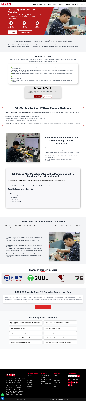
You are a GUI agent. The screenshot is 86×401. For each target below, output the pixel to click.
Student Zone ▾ (61, 4)
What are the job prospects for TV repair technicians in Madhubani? (58, 342)
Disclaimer (58, 399)
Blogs (28, 389)
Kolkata (56, 389)
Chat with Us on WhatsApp (43, 307)
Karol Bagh (57, 382)
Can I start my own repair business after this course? (55, 333)
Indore (56, 376)
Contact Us (82, 4)
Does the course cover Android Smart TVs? (54, 328)
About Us (29, 376)
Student (29, 382)
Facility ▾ (50, 4)
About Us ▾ (39, 4)
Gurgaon (57, 380)
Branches (30, 384)
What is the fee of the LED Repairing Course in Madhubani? (57, 322)
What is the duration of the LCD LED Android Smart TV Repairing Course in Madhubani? (25, 323)
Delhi (55, 378)
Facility (29, 378)
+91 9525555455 (74, 379)
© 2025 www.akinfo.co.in (22, 399)
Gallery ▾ (74, 4)
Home (34, 4)
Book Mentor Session (25, 32)
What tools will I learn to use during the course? (20, 337)
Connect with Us (47, 96)
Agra (55, 386)
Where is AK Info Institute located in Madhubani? (20, 342)
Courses (29, 380)
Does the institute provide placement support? (54, 337)
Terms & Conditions (65, 399)
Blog (78, 4)
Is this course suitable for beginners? (17, 328)
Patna (56, 384)
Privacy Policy (52, 399)
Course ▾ (45, 4)
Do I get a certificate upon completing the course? (20, 333)
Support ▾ (68, 4)
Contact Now (38, 96)
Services (55, 4)
